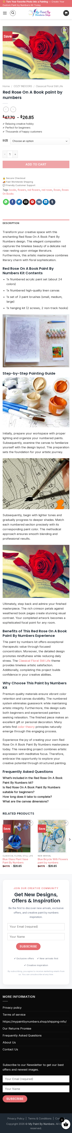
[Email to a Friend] (26, 202)
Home (6, 86)
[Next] (69, 846)
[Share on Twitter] (19, 202)
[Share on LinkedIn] (46, 202)
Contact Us (10, 1049)
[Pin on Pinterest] (32, 202)
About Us (9, 1042)
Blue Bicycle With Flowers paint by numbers (53, 861)
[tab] (36, 223)
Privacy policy (12, 1007)
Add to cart (36, 164)
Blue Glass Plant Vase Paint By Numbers (15, 861)
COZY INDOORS (23, 86)
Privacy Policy (15, 1118)
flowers (22, 190)
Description (11, 223)
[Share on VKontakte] (39, 202)
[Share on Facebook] (13, 202)
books (12, 190)
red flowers (33, 190)
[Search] (13, 13)
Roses (57, 190)
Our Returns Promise (17, 1028)
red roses (47, 190)
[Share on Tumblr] (52, 202)
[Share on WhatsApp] (6, 202)
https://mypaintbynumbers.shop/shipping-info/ (35, 1021)
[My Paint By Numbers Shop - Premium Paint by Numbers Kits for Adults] (39, 13)
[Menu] (5, 13)
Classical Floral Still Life (49, 86)
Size (5, 140)
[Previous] (2, 846)
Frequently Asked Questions (22, 1035)
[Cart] (66, 13)
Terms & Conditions (40, 1118)
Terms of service (14, 1014)
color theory (26, 726)
